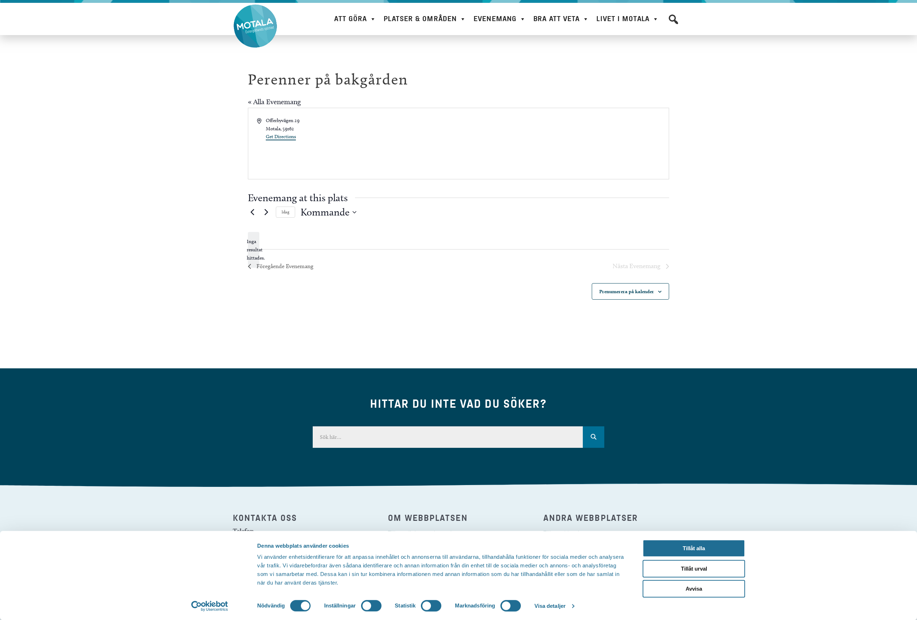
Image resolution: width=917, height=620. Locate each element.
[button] (673, 19)
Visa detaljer (550, 606)
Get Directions (281, 137)
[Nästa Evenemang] (266, 212)
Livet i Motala (622, 19)
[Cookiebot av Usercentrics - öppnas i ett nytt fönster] (209, 606)
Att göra (350, 19)
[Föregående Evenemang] (252, 212)
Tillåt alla (694, 548)
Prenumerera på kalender (626, 291)
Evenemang (495, 19)
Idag (285, 211)
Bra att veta (556, 19)
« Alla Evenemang (274, 101)
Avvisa (694, 589)
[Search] (593, 437)
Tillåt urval (694, 569)
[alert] (253, 250)
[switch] (371, 605)
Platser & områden (420, 19)
